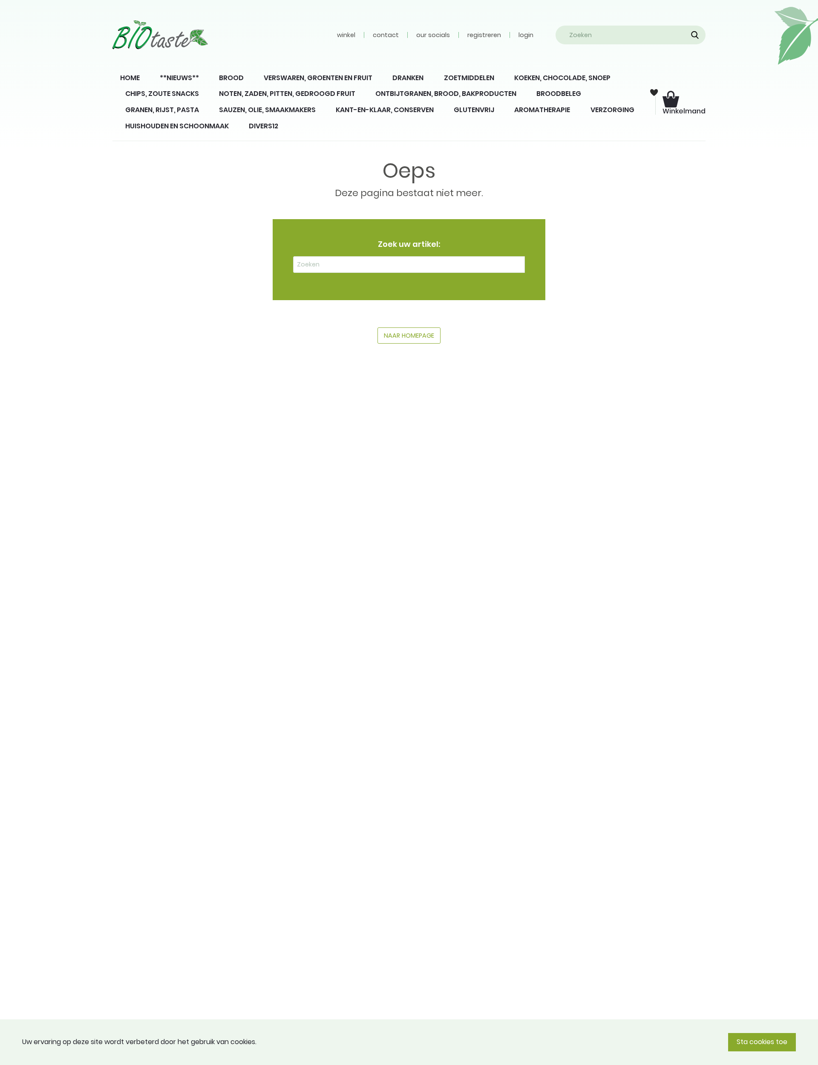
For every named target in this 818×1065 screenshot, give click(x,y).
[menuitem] (129, 78)
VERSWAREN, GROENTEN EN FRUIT (318, 78)
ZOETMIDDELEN (469, 78)
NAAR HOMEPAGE (409, 335)
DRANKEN (407, 78)
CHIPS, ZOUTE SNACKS (162, 93)
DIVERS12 (263, 126)
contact (386, 35)
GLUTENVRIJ (474, 110)
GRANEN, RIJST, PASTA (162, 110)
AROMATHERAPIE (542, 110)
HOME (130, 78)
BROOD (231, 78)
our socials (433, 35)
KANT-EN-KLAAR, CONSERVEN (385, 110)
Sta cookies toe (762, 1042)
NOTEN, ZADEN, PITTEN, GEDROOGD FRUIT (287, 93)
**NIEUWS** (179, 78)
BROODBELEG (558, 93)
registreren (484, 35)
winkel (346, 35)
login (525, 35)
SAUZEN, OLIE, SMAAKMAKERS (267, 110)
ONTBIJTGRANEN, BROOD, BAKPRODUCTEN (445, 93)
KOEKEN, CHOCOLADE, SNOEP (562, 78)
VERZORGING (612, 110)
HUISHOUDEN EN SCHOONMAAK (177, 126)
